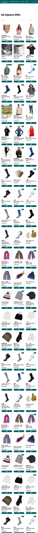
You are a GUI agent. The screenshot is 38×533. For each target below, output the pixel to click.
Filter (31, 20)
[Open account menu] (34, 2)
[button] (25, 20)
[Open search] (33, 2)
